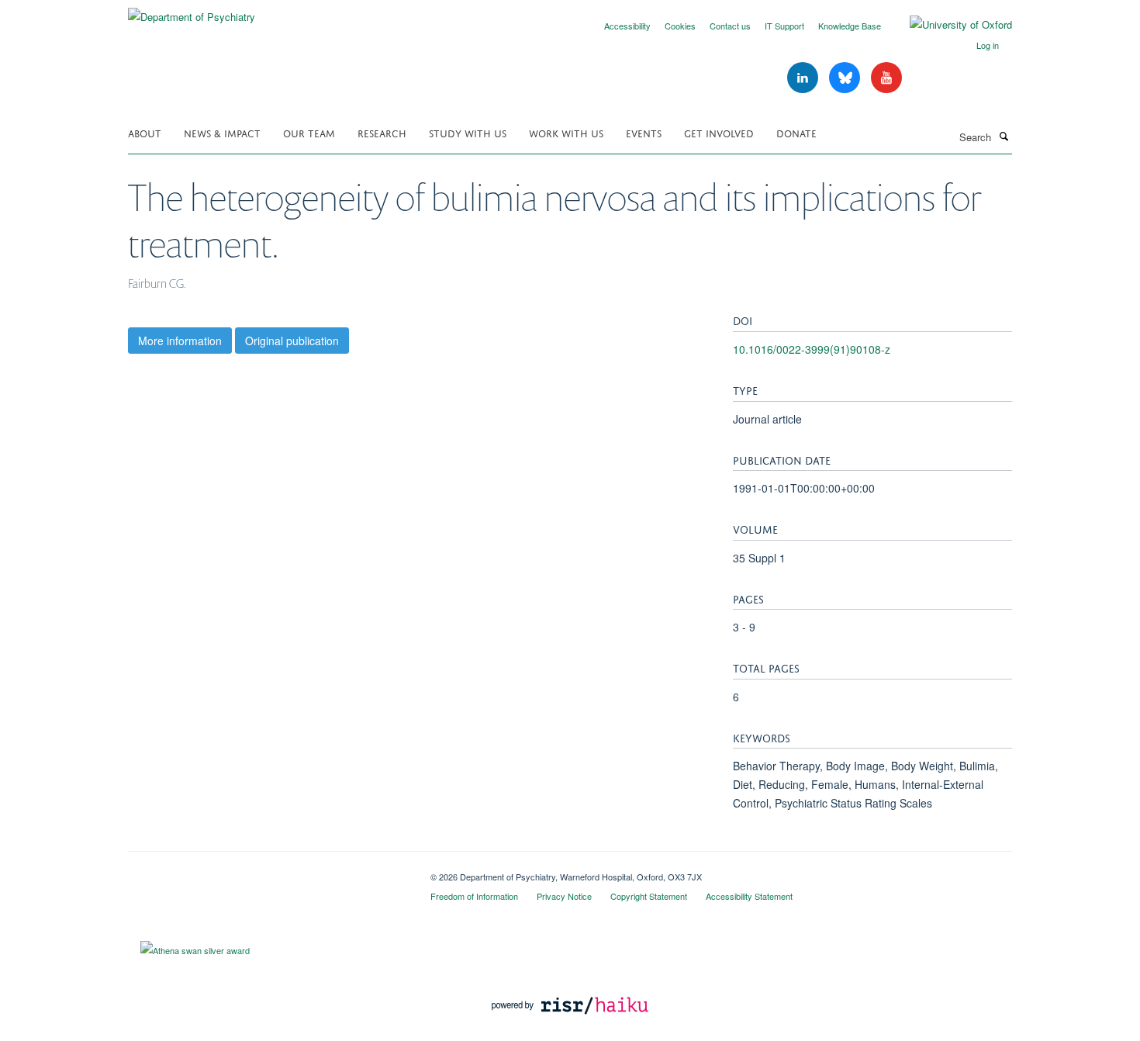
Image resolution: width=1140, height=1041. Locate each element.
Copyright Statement (648, 896)
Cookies (680, 25)
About (144, 132)
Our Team (309, 132)
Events (644, 132)
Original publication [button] (292, 340)
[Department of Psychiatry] (191, 11)
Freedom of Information (474, 896)
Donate (796, 132)
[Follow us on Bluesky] (846, 78)
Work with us (566, 132)
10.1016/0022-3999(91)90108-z (811, 349)
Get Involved (719, 132)
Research (382, 132)
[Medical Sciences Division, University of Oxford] (267, 871)
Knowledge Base (849, 25)
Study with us (467, 132)
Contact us (730, 25)
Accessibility (627, 25)
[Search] (1003, 135)
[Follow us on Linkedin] (804, 78)
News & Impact (222, 132)
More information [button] (180, 340)
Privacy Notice (564, 896)
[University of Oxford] (949, 25)
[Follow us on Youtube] (886, 78)
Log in (987, 45)
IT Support (784, 25)
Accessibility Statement (749, 896)
